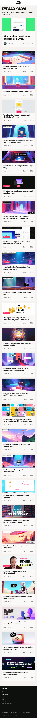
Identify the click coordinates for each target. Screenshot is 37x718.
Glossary (4, 701)
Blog (3, 699)
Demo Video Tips (7, 703)
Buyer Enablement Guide (9, 697)
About (3, 691)
